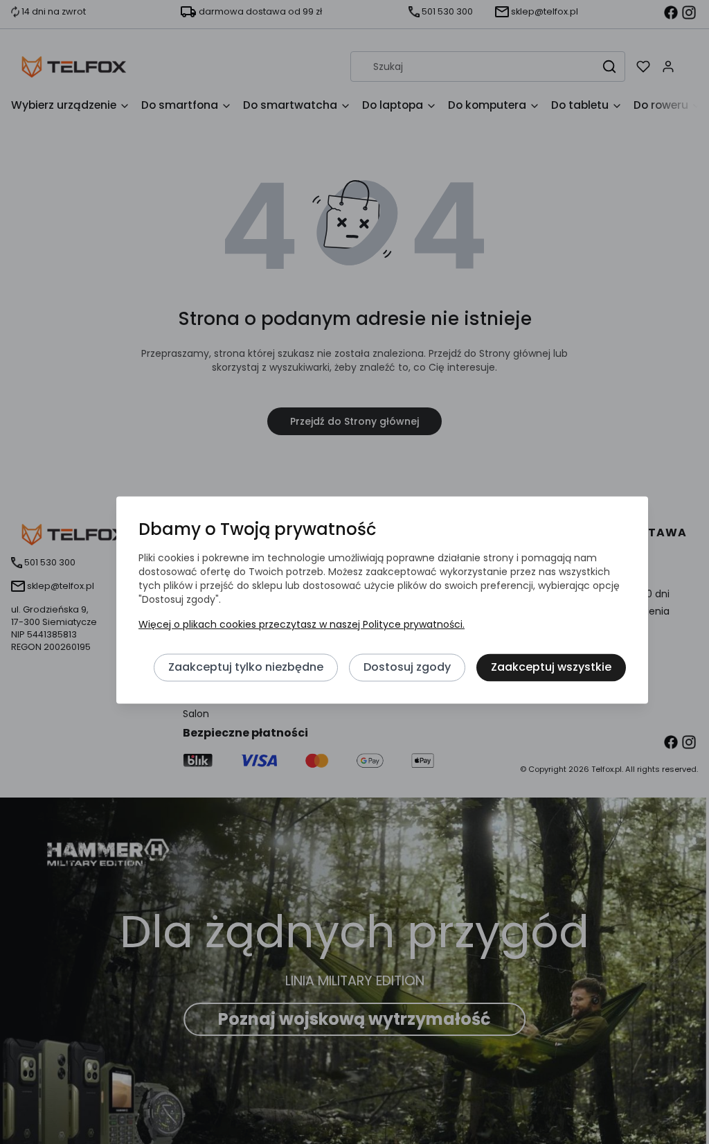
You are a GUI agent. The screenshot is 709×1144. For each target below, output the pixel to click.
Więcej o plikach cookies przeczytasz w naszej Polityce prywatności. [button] (301, 624)
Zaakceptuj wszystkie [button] (551, 667)
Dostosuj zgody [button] (407, 667)
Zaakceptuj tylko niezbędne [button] (245, 667)
